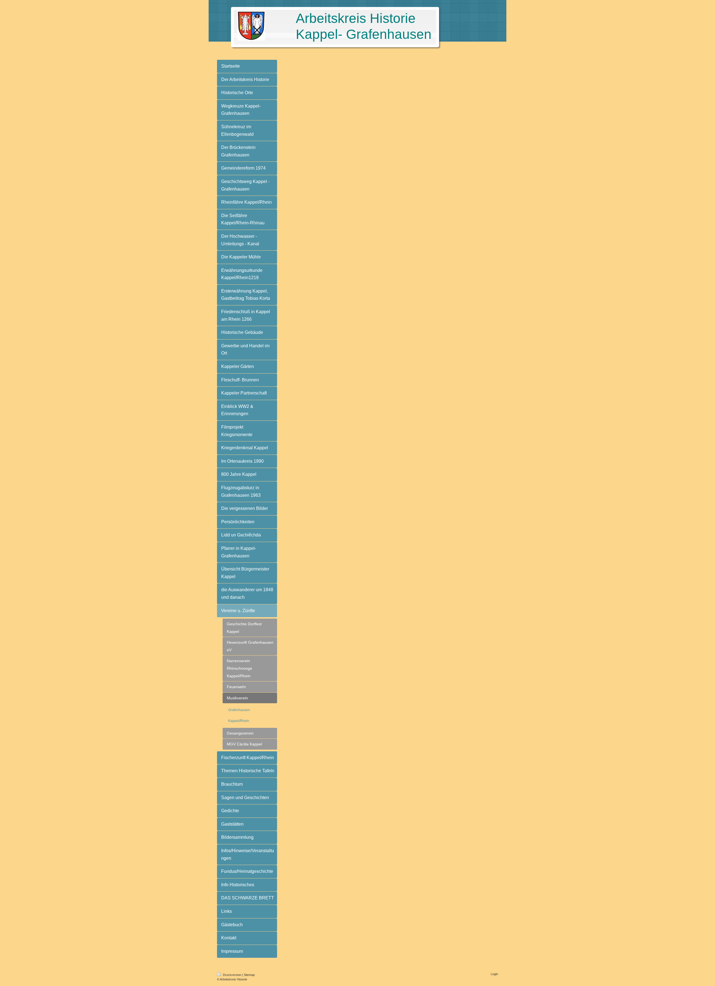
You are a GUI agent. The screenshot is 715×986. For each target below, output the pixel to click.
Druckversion (232, 975)
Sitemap (249, 975)
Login (494, 974)
